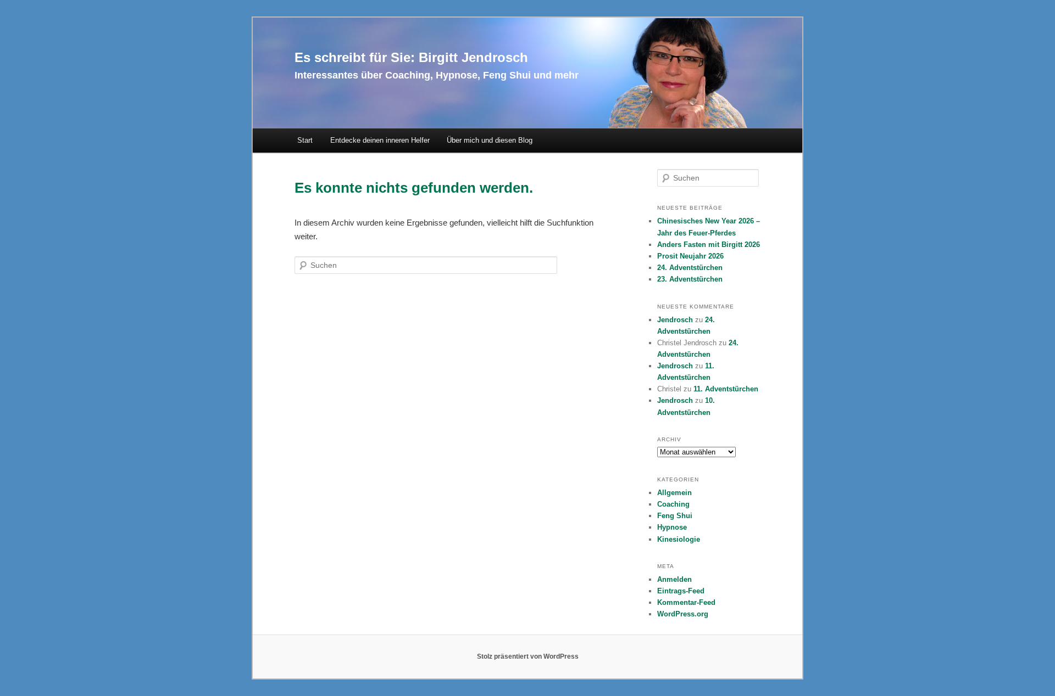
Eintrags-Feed (680, 591)
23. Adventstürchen (690, 279)
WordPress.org (682, 614)
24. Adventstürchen (690, 267)
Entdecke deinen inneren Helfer (380, 140)
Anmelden (674, 579)
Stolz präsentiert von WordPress (528, 656)
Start (305, 140)
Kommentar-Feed (686, 602)
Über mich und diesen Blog (489, 140)
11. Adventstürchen (725, 389)
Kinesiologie (678, 539)
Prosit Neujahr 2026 (690, 256)
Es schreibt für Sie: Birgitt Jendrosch (411, 57)
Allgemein (674, 493)
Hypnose (672, 527)
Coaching (673, 504)
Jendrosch (675, 320)
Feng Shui (674, 516)
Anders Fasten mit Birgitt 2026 (708, 244)
